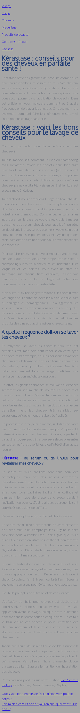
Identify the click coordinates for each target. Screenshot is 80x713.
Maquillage (9, 27)
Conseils (7, 49)
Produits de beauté (15, 34)
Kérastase (10, 458)
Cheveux (8, 20)
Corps (6, 13)
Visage (6, 6)
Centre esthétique (14, 41)
